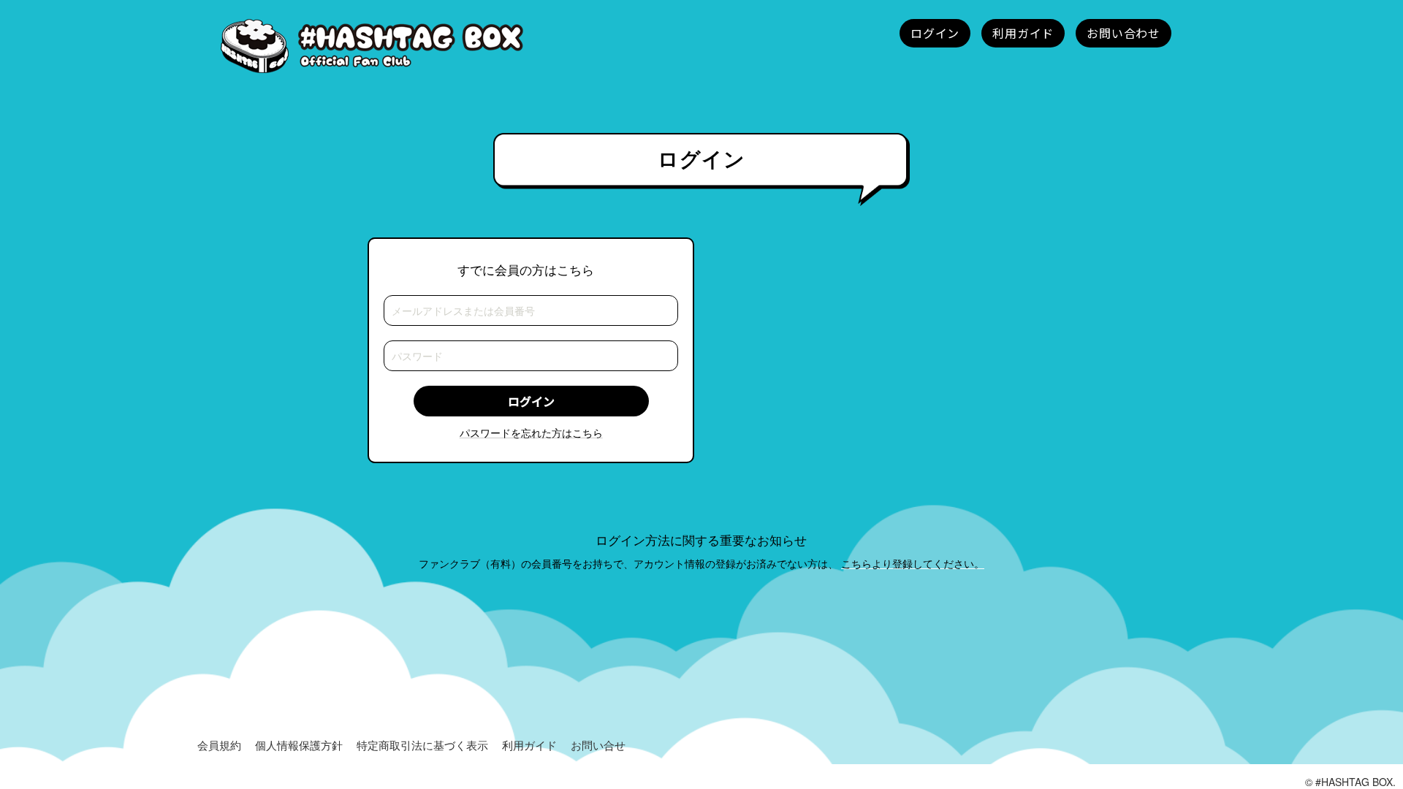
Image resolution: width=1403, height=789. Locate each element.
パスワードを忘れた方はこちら (531, 432)
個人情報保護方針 (299, 744)
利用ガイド (529, 744)
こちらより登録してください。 (912, 563)
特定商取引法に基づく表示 (422, 744)
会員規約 (219, 744)
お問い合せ (598, 744)
